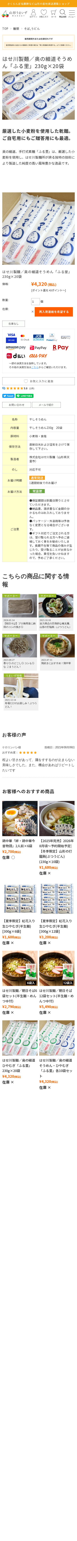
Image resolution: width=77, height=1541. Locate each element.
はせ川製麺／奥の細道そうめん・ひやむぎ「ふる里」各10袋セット (55, 1068)
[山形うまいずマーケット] (14, 13)
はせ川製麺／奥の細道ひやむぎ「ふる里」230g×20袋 (18, 1065)
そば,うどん (32, 28)
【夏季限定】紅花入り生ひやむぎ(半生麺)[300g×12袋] (55, 926)
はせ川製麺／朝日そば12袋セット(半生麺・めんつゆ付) (56, 995)
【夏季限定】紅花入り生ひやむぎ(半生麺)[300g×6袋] (18, 926)
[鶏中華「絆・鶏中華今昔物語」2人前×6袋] (20, 818)
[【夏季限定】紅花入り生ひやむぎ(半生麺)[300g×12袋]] (57, 898)
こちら (35, 367)
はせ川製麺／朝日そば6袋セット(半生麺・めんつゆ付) (19, 995)
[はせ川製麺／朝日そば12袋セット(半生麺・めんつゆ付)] (57, 968)
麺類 (16, 28)
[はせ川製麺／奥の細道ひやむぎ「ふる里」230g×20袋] (20, 1038)
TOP (5, 28)
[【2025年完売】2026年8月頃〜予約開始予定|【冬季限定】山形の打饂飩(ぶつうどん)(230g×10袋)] (57, 818)
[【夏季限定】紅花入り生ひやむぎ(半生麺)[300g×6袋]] (20, 898)
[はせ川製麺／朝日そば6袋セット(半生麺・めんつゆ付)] (20, 968)
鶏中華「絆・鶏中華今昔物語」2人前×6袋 (18, 843)
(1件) (31, 388)
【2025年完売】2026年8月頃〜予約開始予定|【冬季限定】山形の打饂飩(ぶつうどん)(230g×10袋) (56, 851)
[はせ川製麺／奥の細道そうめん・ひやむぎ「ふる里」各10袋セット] (57, 1038)
